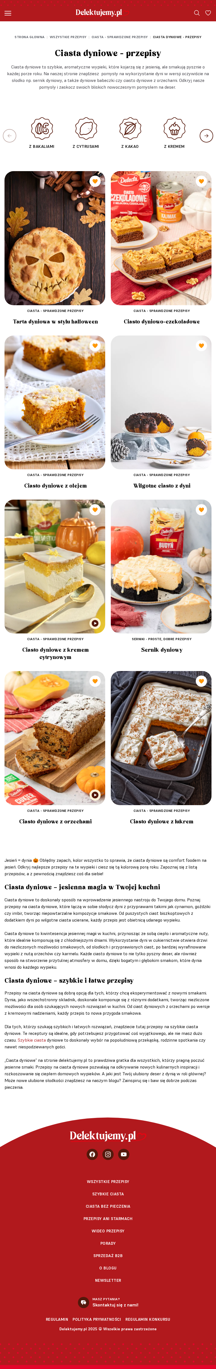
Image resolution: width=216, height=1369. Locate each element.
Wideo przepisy (108, 1231)
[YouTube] (123, 1154)
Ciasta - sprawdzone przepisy (120, 37)
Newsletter (108, 1280)
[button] (206, 136)
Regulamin (57, 1319)
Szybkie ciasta (32, 1040)
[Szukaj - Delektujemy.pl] (197, 13)
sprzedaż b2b (108, 1255)
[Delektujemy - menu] (7, 13)
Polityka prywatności (97, 1319)
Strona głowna (30, 37)
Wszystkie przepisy (68, 37)
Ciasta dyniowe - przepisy (177, 37)
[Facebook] (92, 1154)
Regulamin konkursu (147, 1319)
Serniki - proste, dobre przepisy (162, 639)
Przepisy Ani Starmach (108, 1218)
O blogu (108, 1268)
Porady (108, 1243)
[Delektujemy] (102, 13)
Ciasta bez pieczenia (108, 1206)
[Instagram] (108, 1154)
